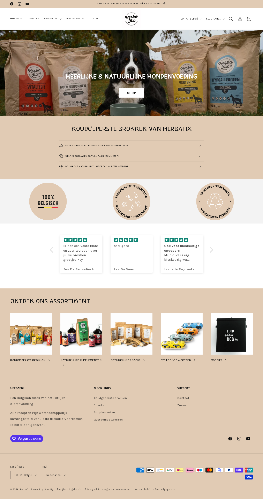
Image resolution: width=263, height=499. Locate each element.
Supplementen (104, 412)
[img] (81, 240)
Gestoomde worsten (176, 360)
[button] (52, 18)
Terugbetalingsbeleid (69, 489)
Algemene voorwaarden (117, 489)
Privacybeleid (92, 489)
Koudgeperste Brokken (28, 360)
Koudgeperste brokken (110, 398)
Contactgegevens (165, 489)
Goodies (216, 360)
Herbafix (25, 489)
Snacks (99, 405)
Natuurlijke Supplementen (81, 360)
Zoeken (182, 405)
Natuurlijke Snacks (126, 360)
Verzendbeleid (143, 489)
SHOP (131, 93)
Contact (183, 398)
